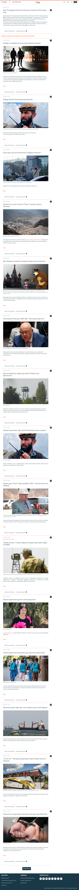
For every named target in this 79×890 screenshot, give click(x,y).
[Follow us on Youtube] (46, 878)
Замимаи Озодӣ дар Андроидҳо (27, 878)
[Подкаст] (61, 878)
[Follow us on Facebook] (43, 878)
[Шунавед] (72, 2)
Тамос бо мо (4, 885)
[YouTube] (68, 2)
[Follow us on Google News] (41, 878)
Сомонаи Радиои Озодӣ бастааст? (8, 880)
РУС (64, 2)
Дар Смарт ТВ (23, 882)
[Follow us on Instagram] (49, 878)
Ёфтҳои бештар (26, 868)
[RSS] (58, 878)
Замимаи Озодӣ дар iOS (25, 880)
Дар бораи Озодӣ (5, 878)
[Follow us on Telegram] (55, 878)
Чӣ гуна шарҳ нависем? (6, 882)
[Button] (10, 31)
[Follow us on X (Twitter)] (52, 878)
